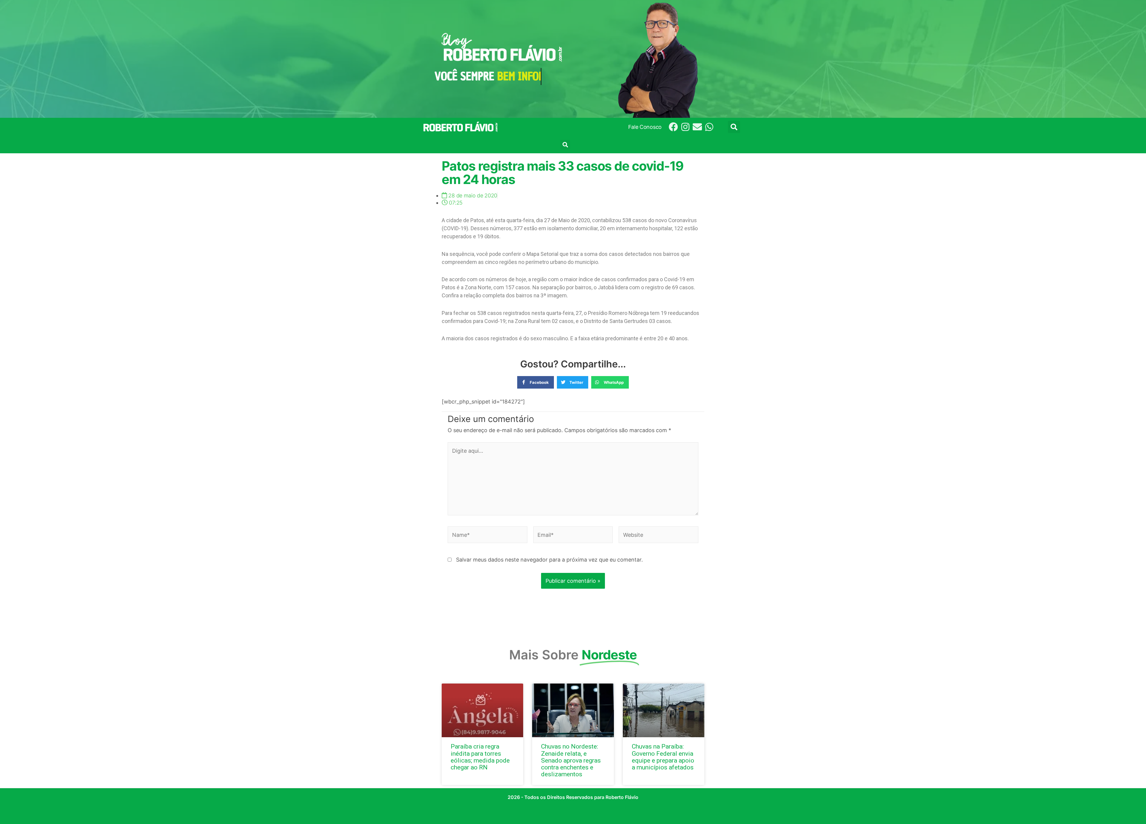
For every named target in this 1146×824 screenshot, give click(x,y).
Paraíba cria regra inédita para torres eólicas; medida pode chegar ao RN (480, 757)
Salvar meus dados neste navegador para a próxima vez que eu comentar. (549, 559)
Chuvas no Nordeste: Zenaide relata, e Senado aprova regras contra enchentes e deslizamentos (571, 760)
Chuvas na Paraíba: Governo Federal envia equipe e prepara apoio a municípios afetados (663, 757)
